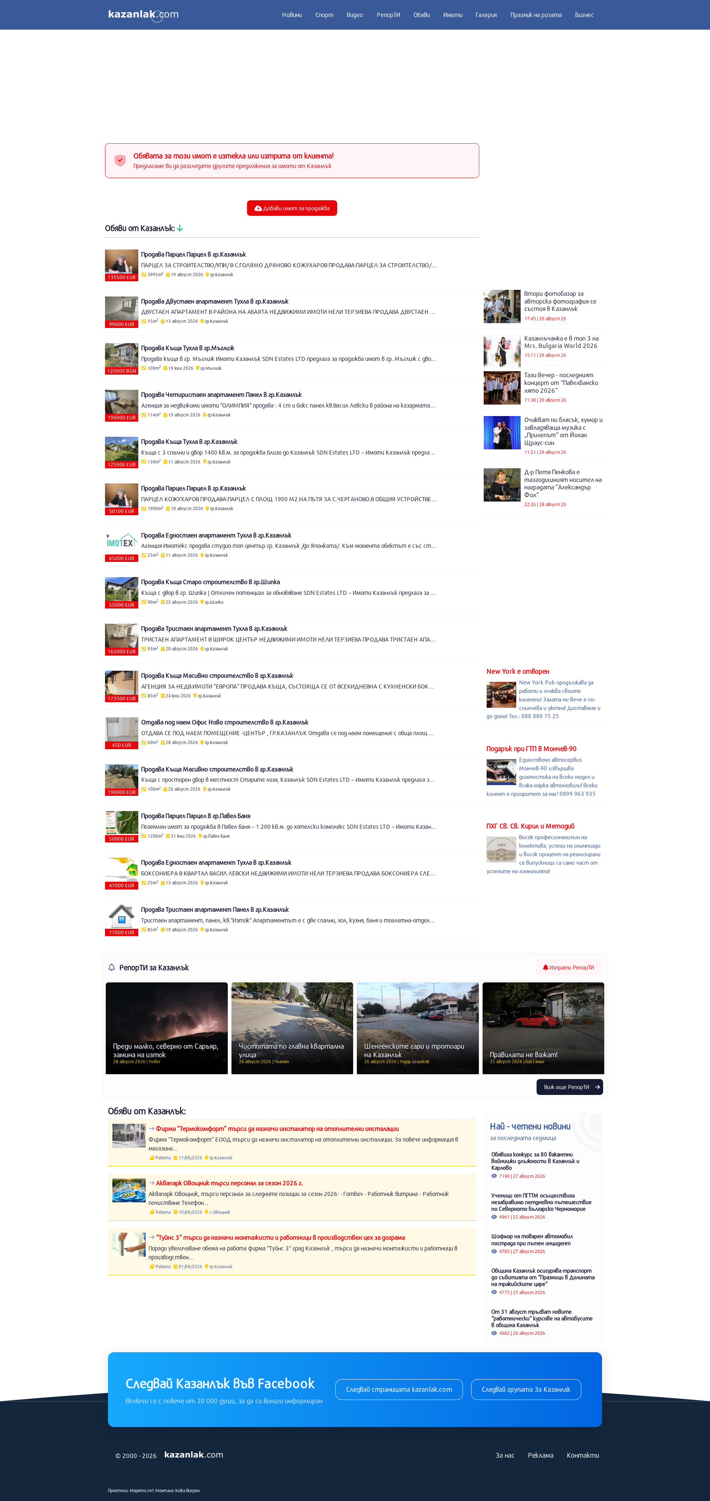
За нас (505, 1455)
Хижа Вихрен (187, 1490)
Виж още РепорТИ (567, 1086)
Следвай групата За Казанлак (526, 1389)
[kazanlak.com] (193, 1455)
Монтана (164, 1490)
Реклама (541, 1455)
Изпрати (571, 967)
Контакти (583, 1455)
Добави (295, 208)
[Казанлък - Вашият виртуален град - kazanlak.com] (143, 14)
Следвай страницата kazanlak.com (399, 1389)
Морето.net (142, 1490)
